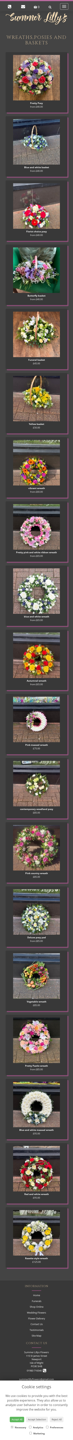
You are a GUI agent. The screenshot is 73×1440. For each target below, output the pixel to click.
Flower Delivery (36, 1318)
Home (36, 1295)
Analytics (37, 1427)
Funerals (36, 1301)
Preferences (56, 1427)
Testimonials (37, 1330)
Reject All (57, 1419)
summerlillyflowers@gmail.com (36, 1379)
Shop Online (36, 1306)
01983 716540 (35, 1370)
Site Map (36, 1335)
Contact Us (37, 1324)
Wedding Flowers (36, 1312)
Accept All (17, 1419)
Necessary (20, 1427)
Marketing (39, 1433)
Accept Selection (37, 1419)
